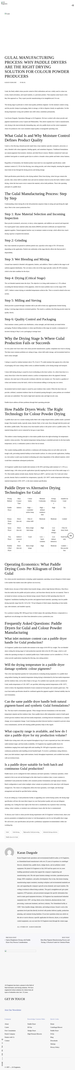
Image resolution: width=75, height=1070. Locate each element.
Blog (23, 82)
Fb (2, 1050)
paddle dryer (17, 187)
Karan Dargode (11, 82)
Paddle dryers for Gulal (12, 837)
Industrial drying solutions (50, 832)
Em (2, 1054)
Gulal (7, 832)
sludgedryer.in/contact (25, 818)
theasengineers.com (43, 818)
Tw (2, 1047)
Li (2, 1043)
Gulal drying (16, 832)
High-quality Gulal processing (31, 832)
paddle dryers (18, 467)
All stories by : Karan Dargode (29, 927)
